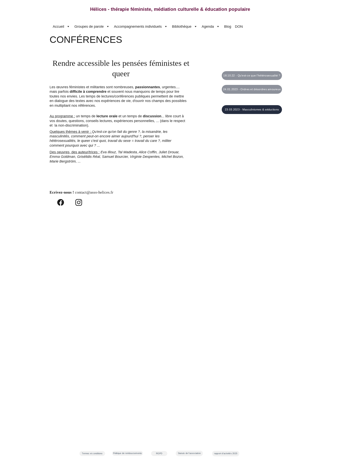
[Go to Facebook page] (60, 202)
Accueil (58, 26)
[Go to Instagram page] (78, 202)
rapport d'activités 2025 (225, 453)
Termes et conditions (92, 453)
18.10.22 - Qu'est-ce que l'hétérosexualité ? (251, 75)
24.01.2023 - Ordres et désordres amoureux (252, 89)
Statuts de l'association (189, 453)
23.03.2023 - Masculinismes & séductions (252, 109)
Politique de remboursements (127, 453)
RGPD (159, 453)
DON (239, 26)
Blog (227, 26)
